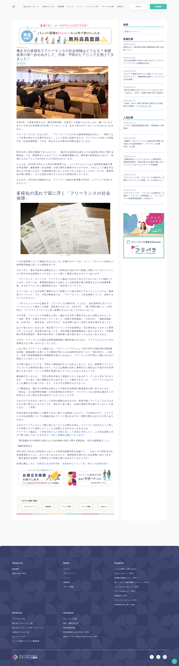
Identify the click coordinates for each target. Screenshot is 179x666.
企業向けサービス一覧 (20, 632)
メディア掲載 (86, 506)
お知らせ (104, 506)
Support (119, 563)
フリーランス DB (92, 6)
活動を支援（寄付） (20, 573)
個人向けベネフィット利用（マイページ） (28, 628)
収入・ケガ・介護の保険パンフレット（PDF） (132, 582)
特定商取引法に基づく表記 (124, 605)
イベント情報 (66, 506)
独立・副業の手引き (71, 623)
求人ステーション (19, 637)
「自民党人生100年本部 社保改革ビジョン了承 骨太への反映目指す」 (73, 463)
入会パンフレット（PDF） (124, 573)
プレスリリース (29, 506)
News (66, 563)
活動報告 (48, 506)
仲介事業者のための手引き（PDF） (77, 632)
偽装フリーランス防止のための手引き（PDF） (81, 637)
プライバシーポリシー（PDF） (126, 600)
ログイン (138, 6)
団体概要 (61, 6)
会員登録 (158, 6)
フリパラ (70, 6)
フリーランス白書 (107, 6)
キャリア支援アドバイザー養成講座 (25, 641)
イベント (66, 578)
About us (17, 563)
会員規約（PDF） (121, 596)
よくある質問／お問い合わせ (125, 569)
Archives (68, 613)
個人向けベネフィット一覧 (22, 623)
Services (17, 613)
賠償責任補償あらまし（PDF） (126, 578)
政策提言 (21, 63)
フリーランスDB (18, 619)
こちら (106, 440)
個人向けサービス (29, 6)
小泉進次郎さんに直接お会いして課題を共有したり (66, 432)
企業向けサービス (48, 6)
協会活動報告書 (69, 628)
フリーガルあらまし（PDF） (125, 591)
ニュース (80, 6)
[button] (174, 661)
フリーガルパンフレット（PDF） (127, 587)
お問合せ (120, 6)
